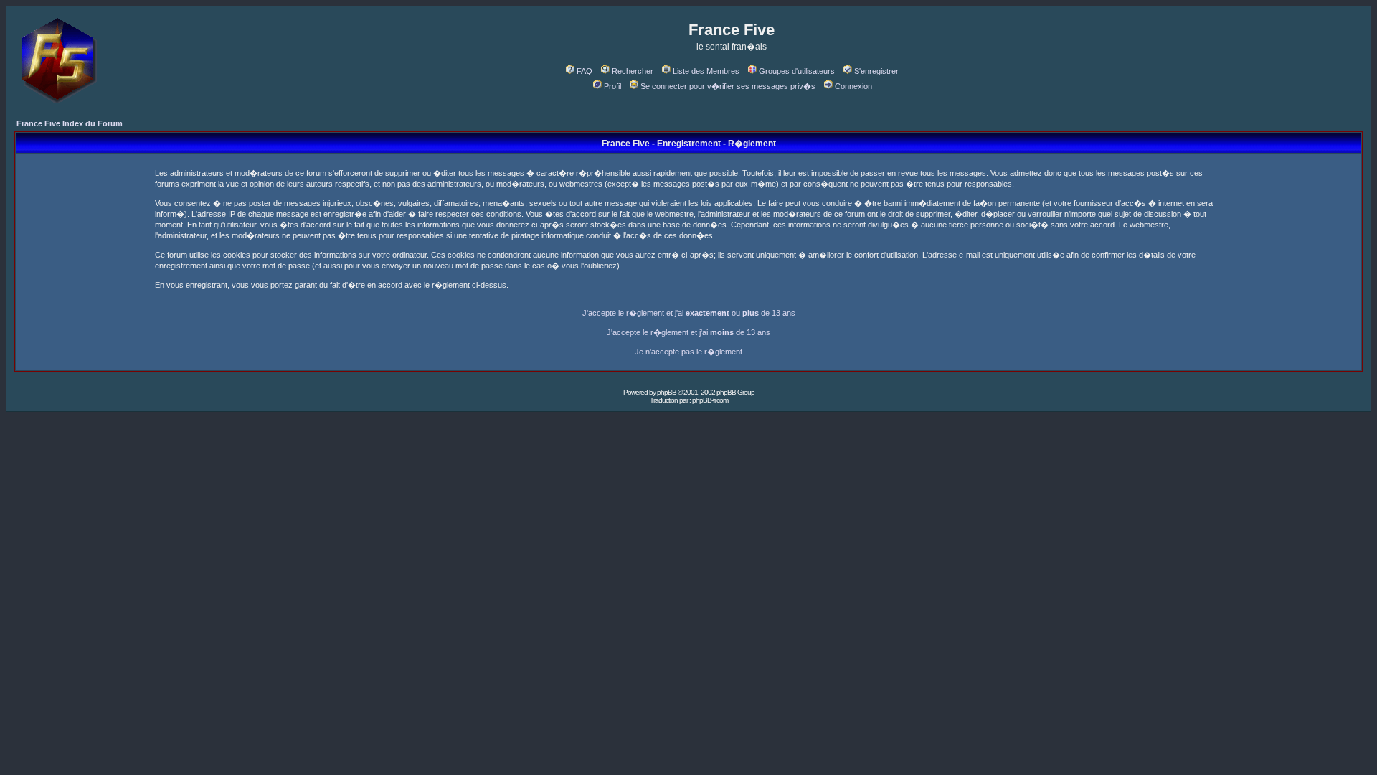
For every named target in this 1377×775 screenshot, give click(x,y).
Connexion (853, 86)
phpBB (666, 392)
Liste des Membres (706, 71)
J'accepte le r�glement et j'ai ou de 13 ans (688, 313)
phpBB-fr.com (710, 400)
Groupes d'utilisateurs (797, 71)
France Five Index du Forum (69, 123)
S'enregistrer (876, 71)
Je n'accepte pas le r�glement (688, 351)
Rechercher (632, 71)
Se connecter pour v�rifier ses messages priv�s (727, 86)
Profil (612, 86)
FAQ (584, 71)
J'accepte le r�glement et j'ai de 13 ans (688, 332)
